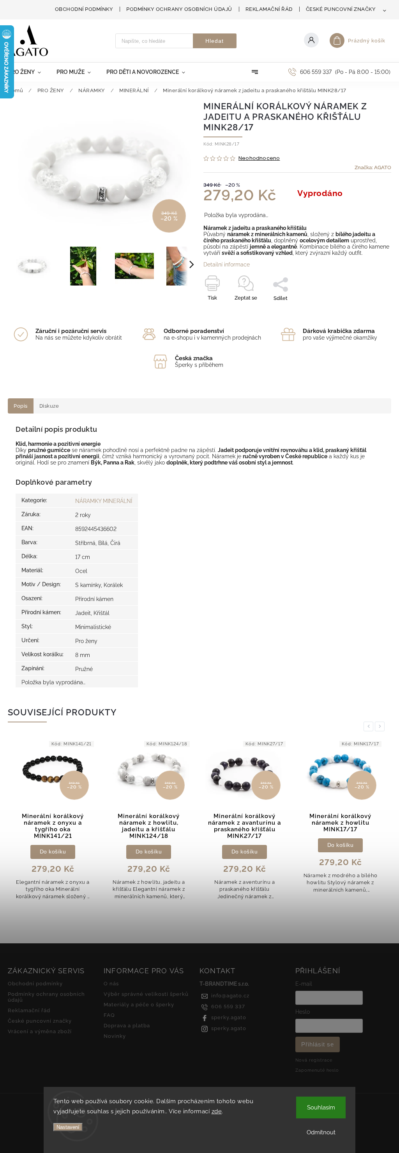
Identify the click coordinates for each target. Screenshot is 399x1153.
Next (381, 726)
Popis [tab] (21, 406)
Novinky (115, 1036)
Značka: (373, 167)
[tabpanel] (53, 822)
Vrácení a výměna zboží (40, 1031)
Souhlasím (321, 1107)
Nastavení (67, 1127)
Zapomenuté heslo (317, 1070)
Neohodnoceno (259, 158)
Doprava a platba (127, 1026)
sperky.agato (228, 1017)
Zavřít (366, 312)
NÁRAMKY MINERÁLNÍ (103, 501)
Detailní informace (226, 264)
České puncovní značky (341, 9)
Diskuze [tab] (49, 406)
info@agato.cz (230, 996)
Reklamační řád (269, 9)
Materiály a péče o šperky (139, 1005)
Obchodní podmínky (84, 9)
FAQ (109, 1015)
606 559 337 (228, 1006)
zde (217, 1111)
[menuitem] (28, 72)
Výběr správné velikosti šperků (146, 994)
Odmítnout (321, 1132)
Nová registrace (313, 1060)
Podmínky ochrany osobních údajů (179, 9)
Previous (369, 726)
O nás (111, 984)
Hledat (214, 41)
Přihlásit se (317, 1044)
